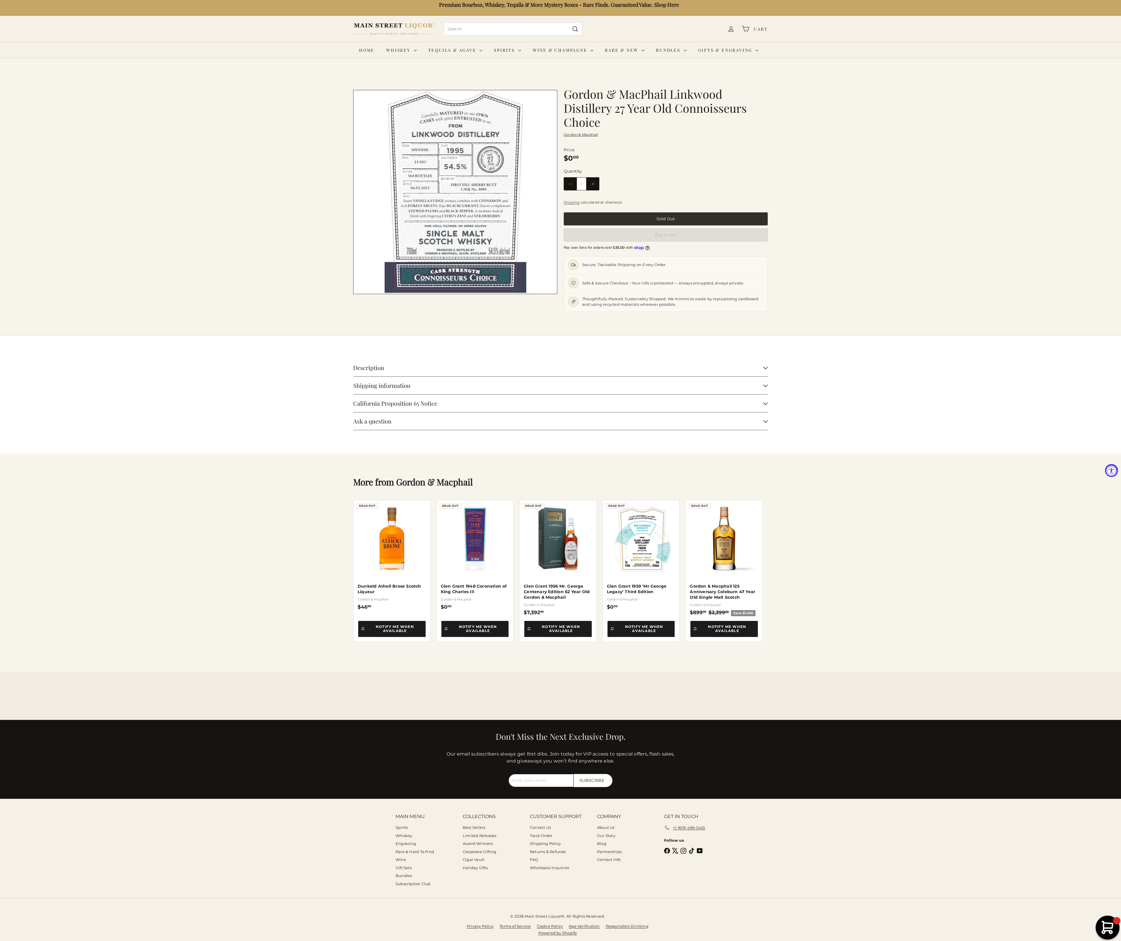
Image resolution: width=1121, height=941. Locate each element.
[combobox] (513, 28)
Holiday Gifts (475, 867)
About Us (606, 827)
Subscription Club (413, 883)
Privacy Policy (480, 926)
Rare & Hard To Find (415, 851)
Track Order (541, 835)
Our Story (606, 835)
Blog (601, 843)
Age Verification (584, 926)
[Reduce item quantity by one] (570, 183)
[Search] (575, 28)
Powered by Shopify (557, 932)
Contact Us (540, 827)
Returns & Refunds (548, 851)
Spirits (505, 50)
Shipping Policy (545, 843)
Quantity (573, 171)
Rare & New (622, 50)
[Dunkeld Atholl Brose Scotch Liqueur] (392, 555)
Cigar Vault (473, 859)
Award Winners (478, 843)
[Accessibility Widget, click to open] (1111, 470)
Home (367, 50)
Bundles (669, 50)
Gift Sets (404, 867)
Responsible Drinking (627, 926)
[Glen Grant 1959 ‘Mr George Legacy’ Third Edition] (641, 555)
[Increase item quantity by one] (592, 183)
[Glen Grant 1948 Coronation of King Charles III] (475, 555)
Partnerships (609, 851)
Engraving (406, 843)
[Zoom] (455, 192)
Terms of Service (515, 926)
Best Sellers (474, 827)
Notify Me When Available (395, 628)
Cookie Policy (550, 926)
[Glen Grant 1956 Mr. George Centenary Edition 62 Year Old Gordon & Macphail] (558, 557)
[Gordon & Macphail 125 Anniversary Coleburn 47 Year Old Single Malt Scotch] (724, 558)
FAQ (534, 859)
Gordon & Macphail (434, 482)
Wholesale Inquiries (549, 867)
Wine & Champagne (561, 50)
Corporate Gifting (480, 851)
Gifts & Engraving (726, 50)
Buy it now (666, 234)
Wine (401, 859)
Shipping (572, 202)
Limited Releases (479, 835)
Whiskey (399, 50)
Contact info (609, 859)
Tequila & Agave (453, 50)
